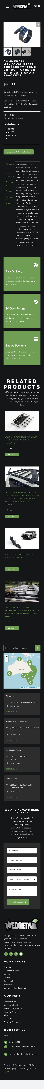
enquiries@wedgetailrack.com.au (23, 1054)
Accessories (17, 118)
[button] (24, 676)
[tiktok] (16, 954)
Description (9, 164)
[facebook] (6, 954)
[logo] (22, 3)
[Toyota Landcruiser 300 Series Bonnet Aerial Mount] (22, 530)
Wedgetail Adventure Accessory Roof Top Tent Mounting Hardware (21, 440)
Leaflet (24, 687)
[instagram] (11, 954)
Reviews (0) (9, 184)
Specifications (9, 191)
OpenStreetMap (34, 687)
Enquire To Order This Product (18, 152)
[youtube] (21, 954)
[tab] (8, 164)
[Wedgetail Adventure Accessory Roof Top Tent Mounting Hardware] (22, 412)
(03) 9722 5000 (14, 1042)
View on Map (11, 711)
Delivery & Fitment (9, 200)
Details (13, 454)
